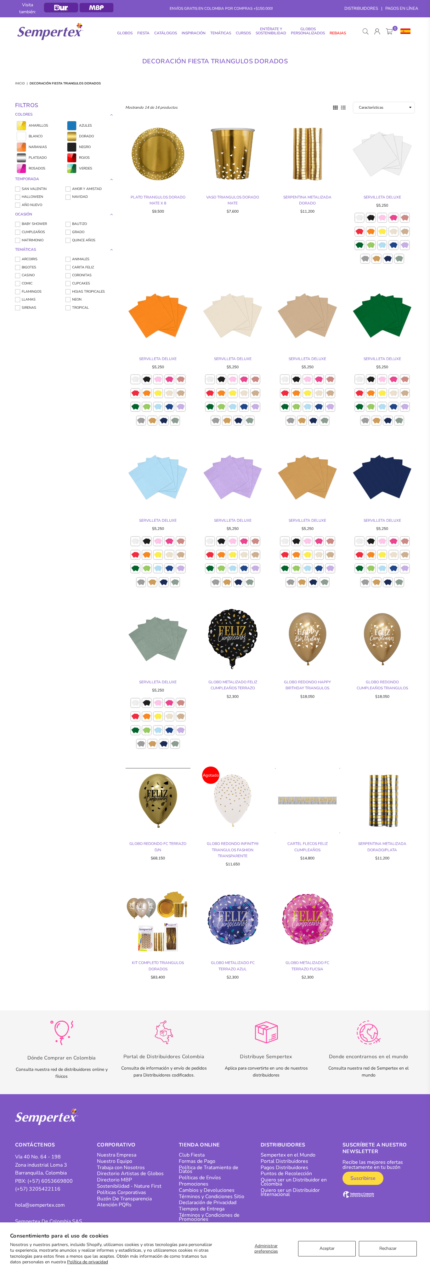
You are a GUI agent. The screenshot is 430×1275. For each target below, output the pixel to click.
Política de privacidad (87, 1262)
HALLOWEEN (32, 196)
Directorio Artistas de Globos (130, 1173)
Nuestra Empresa (116, 1155)
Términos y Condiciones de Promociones (209, 1217)
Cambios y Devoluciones (207, 1190)
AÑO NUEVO (32, 205)
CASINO (28, 275)
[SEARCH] (365, 31)
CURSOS (243, 33)
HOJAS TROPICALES (88, 291)
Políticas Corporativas (121, 1192)
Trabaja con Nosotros (121, 1167)
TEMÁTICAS (220, 33)
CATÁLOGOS (165, 33)
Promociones (193, 1183)
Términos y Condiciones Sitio (211, 1196)
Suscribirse (363, 1178)
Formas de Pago (197, 1161)
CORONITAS (82, 275)
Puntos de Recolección (286, 1173)
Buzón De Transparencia (124, 1198)
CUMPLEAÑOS (33, 232)
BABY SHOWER (34, 223)
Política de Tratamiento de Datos (208, 1169)
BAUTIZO (79, 223)
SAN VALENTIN (34, 189)
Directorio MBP (114, 1179)
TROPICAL (80, 307)
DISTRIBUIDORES (361, 8)
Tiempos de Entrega (201, 1208)
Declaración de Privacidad (207, 1202)
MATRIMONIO (32, 240)
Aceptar (327, 1248)
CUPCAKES (81, 283)
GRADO (78, 232)
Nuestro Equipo (114, 1161)
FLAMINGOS (32, 291)
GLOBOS (125, 33)
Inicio (20, 83)
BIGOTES (29, 267)
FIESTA (143, 33)
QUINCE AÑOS (83, 240)
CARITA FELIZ (83, 267)
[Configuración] (404, 31)
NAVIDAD (80, 196)
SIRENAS (29, 307)
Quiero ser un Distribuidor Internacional (290, 1192)
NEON (77, 299)
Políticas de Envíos (200, 1177)
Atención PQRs (114, 1204)
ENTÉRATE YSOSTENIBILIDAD (271, 31)
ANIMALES (80, 259)
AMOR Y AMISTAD (87, 189)
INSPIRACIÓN (194, 33)
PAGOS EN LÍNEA (401, 8)
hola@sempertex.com (40, 1205)
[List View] (343, 107)
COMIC (27, 283)
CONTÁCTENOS (35, 1144)
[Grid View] (335, 107)
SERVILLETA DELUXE (382, 197)
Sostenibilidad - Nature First (129, 1186)
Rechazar (388, 1248)
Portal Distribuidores (284, 1161)
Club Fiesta (192, 1155)
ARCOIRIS (29, 259)
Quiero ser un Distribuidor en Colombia (294, 1181)
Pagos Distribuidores (284, 1167)
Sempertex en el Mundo (288, 1155)
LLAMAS (29, 299)
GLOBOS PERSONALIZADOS (308, 31)
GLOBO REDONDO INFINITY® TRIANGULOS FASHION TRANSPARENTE (233, 849)
